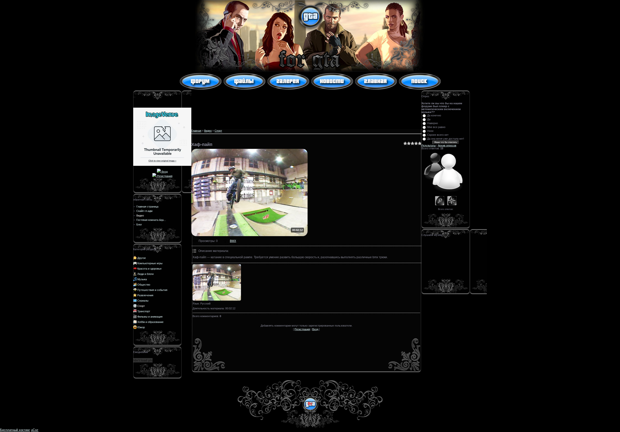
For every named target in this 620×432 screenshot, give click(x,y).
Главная (196, 130)
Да (428, 119)
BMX (233, 241)
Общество (143, 284)
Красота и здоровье (149, 268)
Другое (141, 257)
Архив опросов (447, 145)
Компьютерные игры (150, 263)
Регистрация (164, 176)
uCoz (34, 430)
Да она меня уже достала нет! (445, 138)
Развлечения (145, 295)
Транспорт (143, 311)
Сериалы (142, 300)
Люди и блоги (145, 273)
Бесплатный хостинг (15, 430)
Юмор (141, 327)
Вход (164, 171)
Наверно (432, 123)
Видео (208, 130)
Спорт (141, 305)
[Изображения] (217, 282)
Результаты (428, 145)
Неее (430, 130)
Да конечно (434, 115)
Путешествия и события (152, 289)
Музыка (142, 279)
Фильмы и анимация (150, 316)
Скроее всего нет (438, 134)
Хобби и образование (150, 321)
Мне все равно (436, 127)
